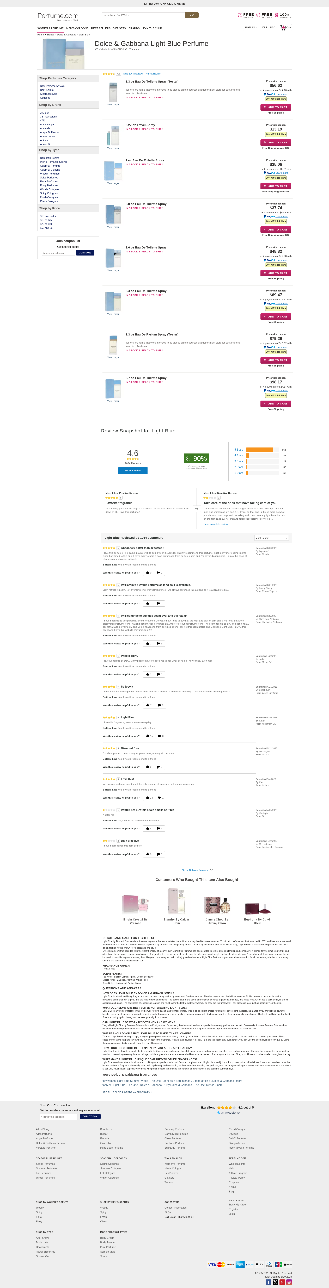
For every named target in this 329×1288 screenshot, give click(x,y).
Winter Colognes (109, 1177)
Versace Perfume (46, 1147)
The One (155, 1080)
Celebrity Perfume (50, 165)
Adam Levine (47, 136)
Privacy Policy (237, 1177)
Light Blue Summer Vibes (132, 1080)
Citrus (103, 1221)
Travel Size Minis (45, 1251)
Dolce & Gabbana (111, 49)
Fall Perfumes (44, 1173)
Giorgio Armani (237, 1143)
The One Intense (204, 1085)
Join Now (85, 253)
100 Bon (44, 112)
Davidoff (233, 1133)
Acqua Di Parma (49, 132)
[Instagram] (289, 1282)
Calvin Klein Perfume (176, 1133)
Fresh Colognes (49, 197)
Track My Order (238, 1204)
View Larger (113, 104)
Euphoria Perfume (174, 1143)
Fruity (39, 1221)
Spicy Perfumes (49, 177)
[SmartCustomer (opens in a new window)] (229, 1113)
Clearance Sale (48, 93)
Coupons (45, 97)
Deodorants (42, 1246)
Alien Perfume (44, 1133)
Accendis (45, 128)
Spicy (39, 1212)
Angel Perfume (44, 1138)
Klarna (232, 1186)
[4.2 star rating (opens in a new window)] (226, 1107)
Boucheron (106, 1129)
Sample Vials (107, 1251)
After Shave (42, 1237)
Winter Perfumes (45, 1177)
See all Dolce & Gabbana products (126, 1092)
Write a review (133, 470)
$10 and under (48, 216)
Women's (51, 28)
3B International (48, 116)
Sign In (249, 27)
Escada (104, 1138)
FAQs (167, 1212)
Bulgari (104, 1133)
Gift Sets (119, 28)
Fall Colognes (107, 1173)
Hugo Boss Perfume (111, 1147)
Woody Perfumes (50, 173)
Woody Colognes (49, 189)
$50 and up (46, 227)
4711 (42, 120)
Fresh (103, 1216)
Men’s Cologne (172, 1168)
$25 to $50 (46, 223)
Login (232, 1213)
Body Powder (107, 1242)
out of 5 (246, 1107)
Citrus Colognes (49, 201)
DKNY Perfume (237, 1138)
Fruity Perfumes (49, 185)
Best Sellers (101, 28)
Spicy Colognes (49, 193)
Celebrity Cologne (50, 169)
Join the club (152, 28)
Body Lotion (42, 1242)
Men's (77, 28)
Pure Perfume (108, 1246)
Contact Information (175, 1207)
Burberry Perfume (174, 1129)
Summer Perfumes (46, 1168)
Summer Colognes (110, 1168)
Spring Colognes (109, 1163)
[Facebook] (268, 1282)
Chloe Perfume (172, 1138)
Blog (231, 1191)
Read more (142, 93)
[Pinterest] (282, 1282)
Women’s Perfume (174, 1163)
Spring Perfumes (45, 1163)
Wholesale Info (237, 1163)
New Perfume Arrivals (52, 85)
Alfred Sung (42, 1129)
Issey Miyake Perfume (241, 1147)
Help (264, 27)
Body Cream (107, 1237)
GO (192, 15)
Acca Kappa (47, 124)
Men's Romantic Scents (53, 161)
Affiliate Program (238, 1173)
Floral (39, 1216)
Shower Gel (42, 1256)
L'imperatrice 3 (201, 1080)
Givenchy (105, 1143)
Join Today (90, 1116)
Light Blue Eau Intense (176, 1080)
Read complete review (216, 524)
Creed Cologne (237, 1129)
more (239, 1080)
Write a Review (152, 73)
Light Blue (119, 1085)
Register (233, 1209)
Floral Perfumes (49, 181)
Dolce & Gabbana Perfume (51, 1143)
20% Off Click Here (276, 99)
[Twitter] (275, 1282)
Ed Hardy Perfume (174, 1147)
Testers (168, 1182)
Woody (40, 1207)
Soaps (103, 1256)
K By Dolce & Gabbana (178, 1085)
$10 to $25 (46, 220)
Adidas (44, 140)
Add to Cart (278, 107)
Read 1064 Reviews (133, 73)
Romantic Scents (49, 157)
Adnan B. (45, 144)
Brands (134, 28)
